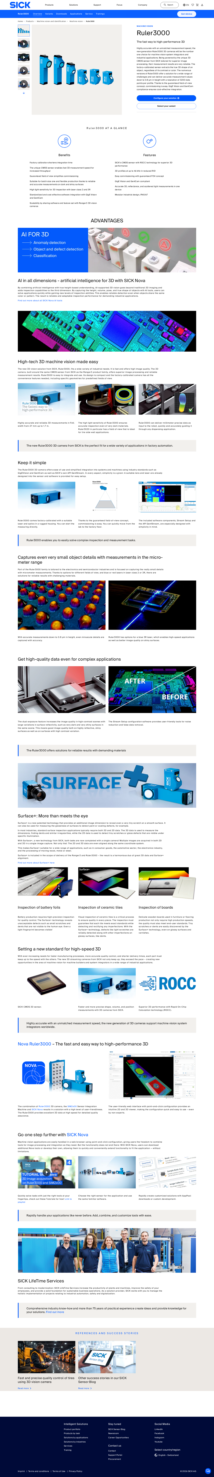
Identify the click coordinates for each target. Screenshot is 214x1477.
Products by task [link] (72, 1433)
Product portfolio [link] (72, 1429)
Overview (37, 14)
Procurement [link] (114, 1459)
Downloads (61, 14)
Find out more (55, 1312)
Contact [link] (112, 1451)
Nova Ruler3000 (34, 1044)
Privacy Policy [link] (75, 1471)
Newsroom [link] (113, 1433)
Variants (49, 14)
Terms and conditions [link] (39, 1471)
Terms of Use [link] (59, 1471)
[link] (20, 5)
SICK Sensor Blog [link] (116, 1429)
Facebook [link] (159, 1433)
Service (89, 14)
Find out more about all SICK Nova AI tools (40, 300)
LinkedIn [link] (159, 1429)
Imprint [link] (21, 1471)
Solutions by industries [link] (75, 1442)
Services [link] (68, 1446)
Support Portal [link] (115, 1455)
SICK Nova (37, 1109)
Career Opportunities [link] (118, 1437)
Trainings (100, 14)
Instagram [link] (159, 1437)
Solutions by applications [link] (76, 1437)
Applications (76, 14)
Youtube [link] (158, 1442)
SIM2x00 (72, 1106)
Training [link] (68, 1450)
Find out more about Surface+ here (36, 863)
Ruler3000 (44, 1106)
